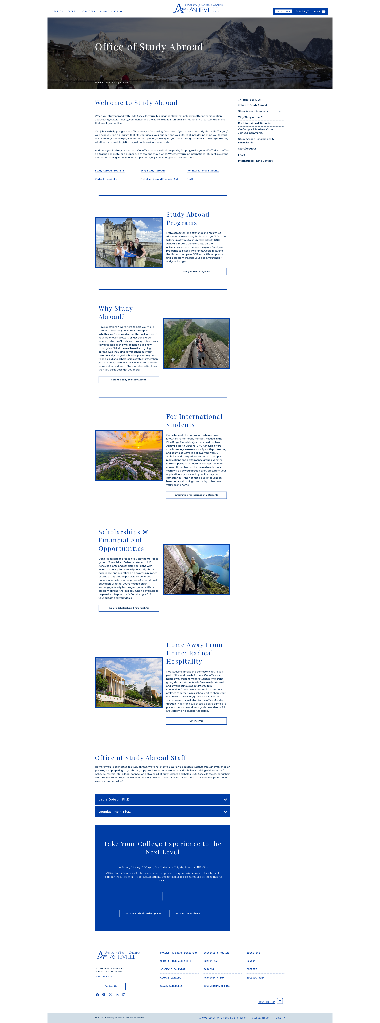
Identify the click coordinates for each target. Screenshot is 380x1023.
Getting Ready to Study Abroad (129, 379)
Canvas (251, 961)
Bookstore (253, 952)
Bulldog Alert (256, 977)
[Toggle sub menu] (280, 111)
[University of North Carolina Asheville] (198, 9)
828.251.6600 (104, 977)
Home (98, 82)
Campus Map (211, 961)
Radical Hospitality (106, 179)
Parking (209, 969)
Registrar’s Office (217, 985)
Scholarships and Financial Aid (159, 179)
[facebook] (97, 994)
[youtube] (103, 994)
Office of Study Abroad (252, 105)
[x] (110, 994)
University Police (216, 952)
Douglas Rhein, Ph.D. (115, 811)
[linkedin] (117, 994)
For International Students (254, 123)
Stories (57, 11)
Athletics (88, 11)
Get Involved (196, 721)
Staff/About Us (247, 148)
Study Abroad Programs (253, 111)
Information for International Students (196, 495)
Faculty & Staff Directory (178, 952)
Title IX (279, 1017)
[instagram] (123, 994)
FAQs (241, 154)
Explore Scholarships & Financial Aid (129, 608)
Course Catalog (170, 977)
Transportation (214, 977)
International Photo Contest (255, 160)
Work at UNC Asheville (175, 961)
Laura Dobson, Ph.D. (114, 799)
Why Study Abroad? (250, 117)
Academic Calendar (173, 969)
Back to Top (266, 1001)
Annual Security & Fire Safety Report (223, 1017)
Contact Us (110, 986)
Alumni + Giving (111, 11)
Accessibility (261, 1017)
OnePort (252, 969)
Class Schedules (171, 985)
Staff (190, 179)
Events (72, 11)
